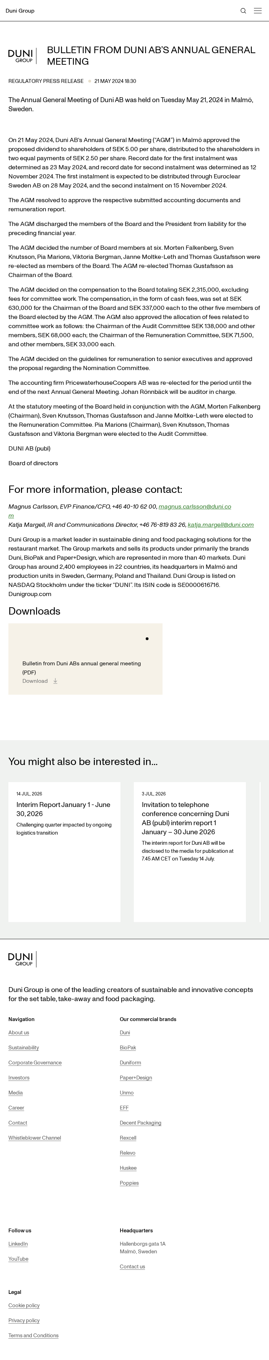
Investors (18, 1077)
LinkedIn (18, 1243)
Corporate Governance (35, 1062)
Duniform (130, 1062)
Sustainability (23, 1047)
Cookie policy (24, 1305)
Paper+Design (136, 1077)
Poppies (129, 1182)
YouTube (18, 1258)
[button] (257, 9)
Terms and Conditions (33, 1335)
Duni (125, 1032)
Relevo (128, 1152)
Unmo (127, 1092)
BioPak (128, 1047)
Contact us (132, 1266)
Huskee (128, 1167)
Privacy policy (24, 1320)
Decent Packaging (140, 1122)
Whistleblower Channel (34, 1137)
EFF (124, 1107)
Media (15, 1092)
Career (16, 1107)
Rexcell (128, 1137)
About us (18, 1032)
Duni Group (20, 10)
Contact (17, 1122)
